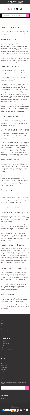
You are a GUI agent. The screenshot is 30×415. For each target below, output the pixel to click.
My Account (3, 341)
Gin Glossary (4, 329)
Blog (2, 323)
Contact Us (3, 345)
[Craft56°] (14, 8)
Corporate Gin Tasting (6, 330)
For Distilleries (4, 367)
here (20, 193)
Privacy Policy (4, 369)
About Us (3, 362)
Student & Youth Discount (6, 351)
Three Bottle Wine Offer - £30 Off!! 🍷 (15, 2)
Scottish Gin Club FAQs (6, 349)
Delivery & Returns (5, 343)
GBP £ (13, 406)
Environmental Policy (5, 363)
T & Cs (2, 371)
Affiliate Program (4, 365)
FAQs (2, 347)
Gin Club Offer (18, 1)
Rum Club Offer (10, 1)
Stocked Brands (4, 327)
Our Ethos (3, 325)
